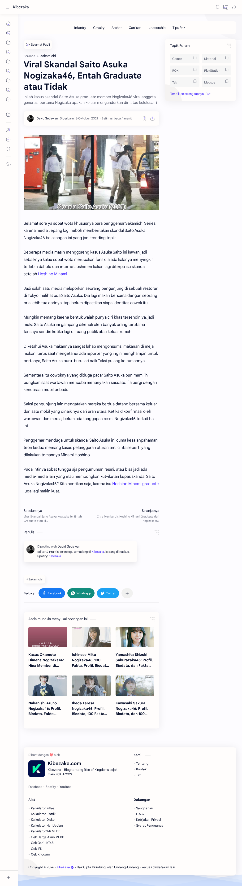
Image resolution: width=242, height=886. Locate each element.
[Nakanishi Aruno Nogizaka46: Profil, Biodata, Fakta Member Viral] (47, 685)
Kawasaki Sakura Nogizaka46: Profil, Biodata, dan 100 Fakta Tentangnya (132, 709)
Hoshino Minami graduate (135, 483)
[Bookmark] (217, 7)
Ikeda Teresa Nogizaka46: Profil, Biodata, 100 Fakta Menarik (88, 709)
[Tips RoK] (179, 28)
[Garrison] (135, 28)
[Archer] (117, 28)
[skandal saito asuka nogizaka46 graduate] (91, 172)
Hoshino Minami (52, 274)
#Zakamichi (34, 579)
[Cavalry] (98, 28)
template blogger (215, 867)
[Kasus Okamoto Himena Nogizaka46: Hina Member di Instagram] (47, 637)
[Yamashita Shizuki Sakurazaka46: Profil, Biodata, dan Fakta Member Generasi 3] (135, 637)
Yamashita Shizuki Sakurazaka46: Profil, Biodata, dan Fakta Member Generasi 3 (134, 660)
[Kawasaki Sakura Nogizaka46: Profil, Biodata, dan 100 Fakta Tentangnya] (135, 685)
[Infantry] (80, 28)
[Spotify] (51, 787)
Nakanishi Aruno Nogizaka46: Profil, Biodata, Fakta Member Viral (44, 709)
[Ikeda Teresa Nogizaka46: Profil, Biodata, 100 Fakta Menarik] (91, 685)
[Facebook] (35, 787)
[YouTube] (65, 787)
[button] (225, 7)
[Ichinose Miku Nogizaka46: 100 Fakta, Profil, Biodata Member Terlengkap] (91, 637)
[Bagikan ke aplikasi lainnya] (127, 593)
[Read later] (144, 118)
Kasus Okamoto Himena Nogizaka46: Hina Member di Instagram (46, 660)
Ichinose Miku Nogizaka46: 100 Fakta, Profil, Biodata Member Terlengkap (90, 660)
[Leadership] (157, 28)
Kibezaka (21, 7)
